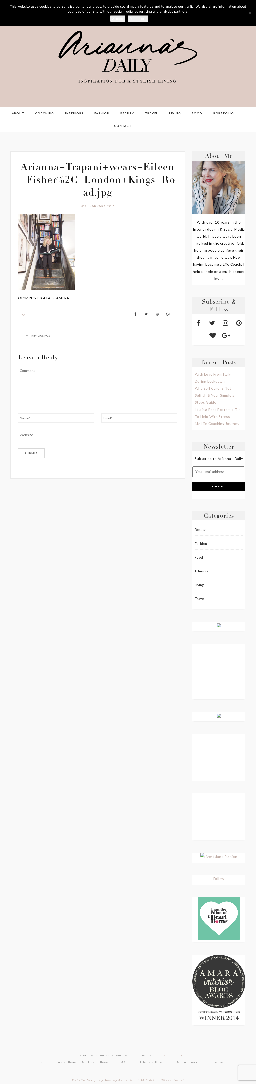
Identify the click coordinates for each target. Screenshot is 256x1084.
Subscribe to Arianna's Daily (219, 458)
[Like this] (24, 314)
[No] (249, 12)
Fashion (102, 113)
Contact (123, 125)
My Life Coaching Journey (217, 423)
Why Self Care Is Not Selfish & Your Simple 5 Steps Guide (215, 395)
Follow (219, 878)
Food (197, 113)
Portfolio (224, 113)
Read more (138, 19)
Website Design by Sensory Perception (104, 1080)
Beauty (127, 113)
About (18, 113)
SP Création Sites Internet (162, 1080)
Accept (117, 19)
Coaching (44, 113)
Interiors (74, 113)
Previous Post (41, 335)
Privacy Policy (171, 1055)
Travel (151, 113)
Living (175, 113)
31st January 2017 (98, 205)
